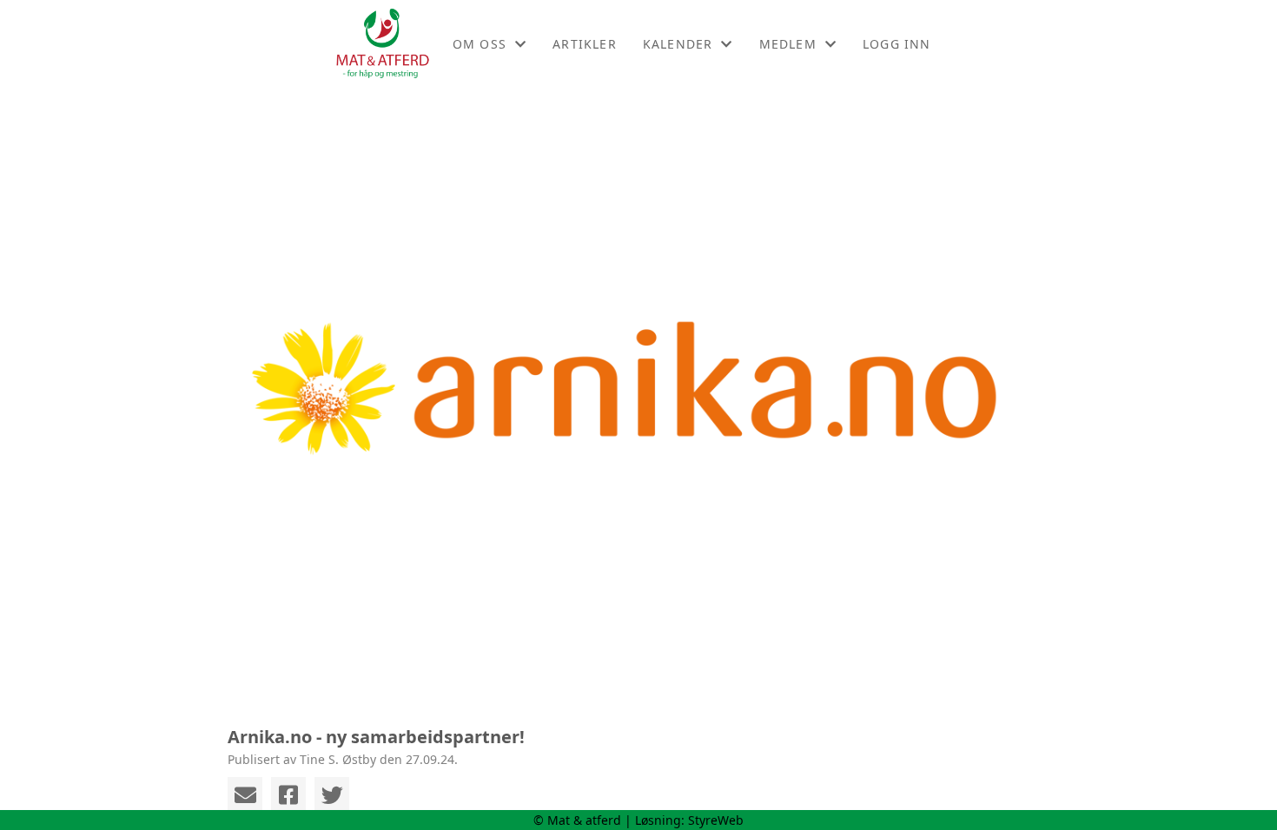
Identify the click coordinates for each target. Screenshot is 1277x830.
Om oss (479, 44)
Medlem (788, 44)
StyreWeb (716, 820)
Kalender (678, 44)
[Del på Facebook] (288, 794)
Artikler (584, 44)
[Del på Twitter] (331, 794)
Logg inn (897, 44)
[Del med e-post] (245, 794)
